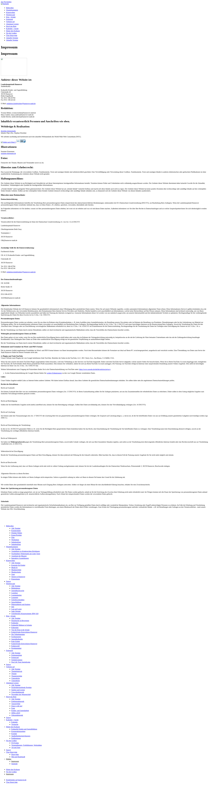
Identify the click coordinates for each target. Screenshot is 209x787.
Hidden (8, 759)
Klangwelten (10, 12)
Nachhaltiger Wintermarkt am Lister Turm (25, 554)
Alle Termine (15, 528)
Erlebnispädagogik (17, 701)
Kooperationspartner (18, 731)
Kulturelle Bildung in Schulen (21, 625)
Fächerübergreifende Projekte (21, 687)
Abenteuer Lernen (12, 24)
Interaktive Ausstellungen (20, 558)
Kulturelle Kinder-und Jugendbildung (24, 729)
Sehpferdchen (16, 542)
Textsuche (14, 724)
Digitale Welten (16, 533)
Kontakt (14, 734)
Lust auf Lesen (16, 609)
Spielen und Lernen (18, 690)
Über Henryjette (11, 35)
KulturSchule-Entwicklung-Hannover (24, 632)
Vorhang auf (10, 22)
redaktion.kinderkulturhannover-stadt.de (21, 103)
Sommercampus (16, 660)
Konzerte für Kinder (18, 565)
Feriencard (15, 657)
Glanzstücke (15, 678)
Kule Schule (15, 641)
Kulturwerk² (15, 646)
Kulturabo (14, 623)
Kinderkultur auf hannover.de (16, 780)
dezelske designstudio (8, 131)
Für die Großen (11, 33)
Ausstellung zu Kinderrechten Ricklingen (25, 551)
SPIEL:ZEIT (15, 713)
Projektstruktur (16, 648)
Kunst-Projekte (16, 535)
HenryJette (15, 754)
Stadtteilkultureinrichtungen (20, 736)
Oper (13, 574)
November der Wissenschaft (21, 694)
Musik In (14, 567)
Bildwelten (10, 8)
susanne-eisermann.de (8, 153)
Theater (14, 674)
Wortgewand (10, 15)
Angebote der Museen (19, 556)
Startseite (14, 764)
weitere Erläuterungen (54, 373)
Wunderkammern (12, 10)
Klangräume (15, 579)
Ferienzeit (9, 19)
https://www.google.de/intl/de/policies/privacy (94, 369)
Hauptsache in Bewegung (20, 621)
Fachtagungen (16, 637)
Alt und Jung (15, 747)
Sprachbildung (16, 602)
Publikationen (16, 738)
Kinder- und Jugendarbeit (20, 711)
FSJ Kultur (15, 743)
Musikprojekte (16, 570)
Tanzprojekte (15, 704)
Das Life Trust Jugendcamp (20, 662)
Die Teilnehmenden (18, 634)
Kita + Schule (11, 17)
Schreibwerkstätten (17, 600)
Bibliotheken (15, 588)
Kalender (14, 722)
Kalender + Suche (12, 29)
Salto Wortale (16, 611)
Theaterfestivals (16, 671)
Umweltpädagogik (17, 692)
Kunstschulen (16, 531)
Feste (13, 708)
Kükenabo (15, 627)
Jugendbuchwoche (17, 591)
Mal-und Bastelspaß (18, 757)
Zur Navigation (6, 2)
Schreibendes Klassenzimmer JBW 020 (24, 614)
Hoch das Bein (11, 26)
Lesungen (14, 597)
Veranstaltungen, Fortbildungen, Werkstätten (26, 745)
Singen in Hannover (18, 577)
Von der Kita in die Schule (20, 630)
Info (12, 607)
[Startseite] (5, 4)
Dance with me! (16, 706)
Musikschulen (16, 572)
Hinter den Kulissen (13, 31)
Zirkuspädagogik (17, 715)
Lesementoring (16, 595)
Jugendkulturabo (17, 639)
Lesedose (14, 593)
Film (12, 537)
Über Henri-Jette (12, 782)
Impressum (15, 761)
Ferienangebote (16, 655)
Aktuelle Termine (12, 38)
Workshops (15, 540)
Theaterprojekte (16, 676)
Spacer (8, 581)
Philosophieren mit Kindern (20, 604)
